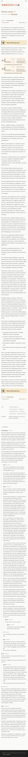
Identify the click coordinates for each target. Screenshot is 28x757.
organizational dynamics (13, 407)
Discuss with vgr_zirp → (13, 43)
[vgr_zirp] (2, 1)
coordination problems (13, 411)
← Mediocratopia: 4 (5, 22)
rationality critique (12, 413)
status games (21, 411)
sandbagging (20, 53)
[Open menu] (26, 1)
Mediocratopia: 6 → (23, 22)
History (4, 754)
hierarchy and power (13, 409)
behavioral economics (22, 413)
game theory (21, 409)
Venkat (8, 14)
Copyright (8, 754)
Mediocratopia (14, 14)
